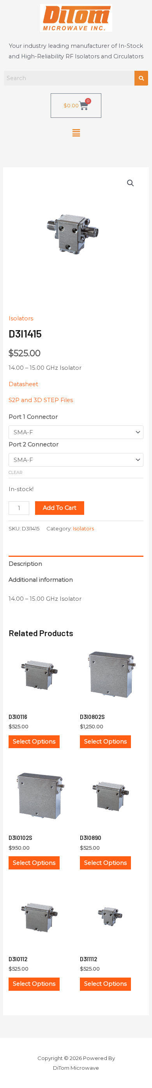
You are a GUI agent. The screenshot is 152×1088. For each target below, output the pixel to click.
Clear (16, 472)
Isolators (21, 318)
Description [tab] (25, 563)
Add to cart (59, 507)
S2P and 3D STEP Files (41, 400)
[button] (76, 133)
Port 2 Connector (33, 444)
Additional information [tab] (41, 579)
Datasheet (23, 384)
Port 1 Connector (33, 416)
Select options (34, 741)
